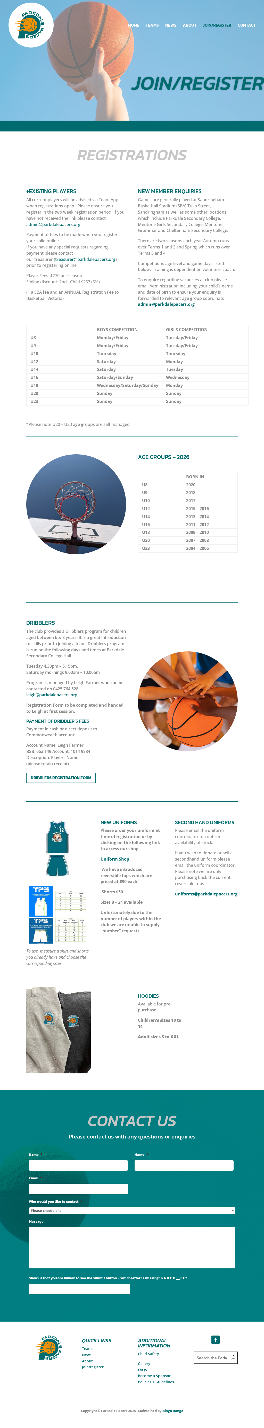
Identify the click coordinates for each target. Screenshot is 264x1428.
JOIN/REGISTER (217, 25)
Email (35, 1178)
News (87, 1354)
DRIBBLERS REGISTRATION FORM (61, 778)
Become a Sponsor (154, 1375)
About (87, 1361)
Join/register (93, 1366)
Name (35, 1154)
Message (36, 1221)
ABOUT (189, 25)
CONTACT (247, 25)
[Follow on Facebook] (215, 1340)
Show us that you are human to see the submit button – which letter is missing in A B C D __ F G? (108, 1278)
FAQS (142, 1369)
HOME (133, 25)
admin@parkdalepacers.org (53, 224)
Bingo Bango (172, 1411)
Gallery (144, 1363)
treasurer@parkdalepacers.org (85, 259)
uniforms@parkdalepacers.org (206, 894)
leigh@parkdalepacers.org (51, 695)
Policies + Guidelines (156, 1381)
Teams (87, 1348)
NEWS (170, 25)
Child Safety (148, 1353)
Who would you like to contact (55, 1201)
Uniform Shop (115, 859)
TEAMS (152, 25)
